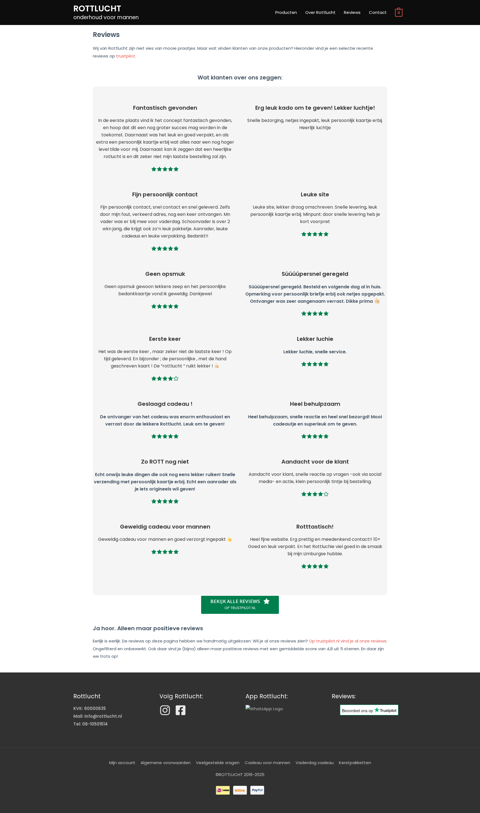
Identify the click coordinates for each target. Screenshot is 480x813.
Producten (286, 12)
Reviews (352, 12)
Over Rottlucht (320, 12)
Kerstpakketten (355, 763)
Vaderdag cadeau (315, 763)
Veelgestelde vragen (217, 763)
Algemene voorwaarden (166, 763)
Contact (378, 12)
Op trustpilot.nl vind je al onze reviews (347, 641)
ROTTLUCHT (97, 8)
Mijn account (122, 763)
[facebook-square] (182, 710)
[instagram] (166, 710)
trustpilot (125, 56)
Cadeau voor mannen (267, 763)
